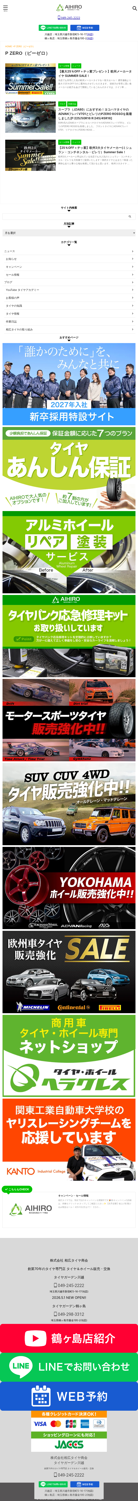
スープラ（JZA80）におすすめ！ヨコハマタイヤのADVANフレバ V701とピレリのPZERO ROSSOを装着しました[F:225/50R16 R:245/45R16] (95, 114)
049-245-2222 (70, 18)
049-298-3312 (70, 1314)
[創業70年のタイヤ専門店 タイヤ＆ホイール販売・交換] (69, 7)
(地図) (90, 34)
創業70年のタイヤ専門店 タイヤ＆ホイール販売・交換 (69, 1468)
